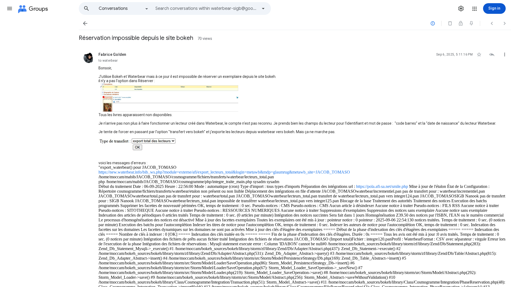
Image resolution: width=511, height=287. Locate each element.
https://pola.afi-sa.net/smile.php (382, 186)
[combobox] (206, 8)
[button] (9, 8)
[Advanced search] (263, 8)
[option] (123, 8)
